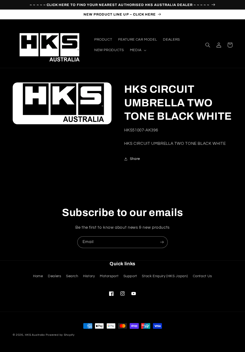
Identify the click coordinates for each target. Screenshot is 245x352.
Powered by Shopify (60, 335)
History (89, 276)
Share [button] (135, 159)
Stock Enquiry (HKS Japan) (165, 276)
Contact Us (202, 276)
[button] (137, 50)
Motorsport (109, 276)
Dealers (54, 276)
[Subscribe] (161, 242)
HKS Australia (35, 335)
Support (130, 276)
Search (72, 276)
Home (38, 276)
